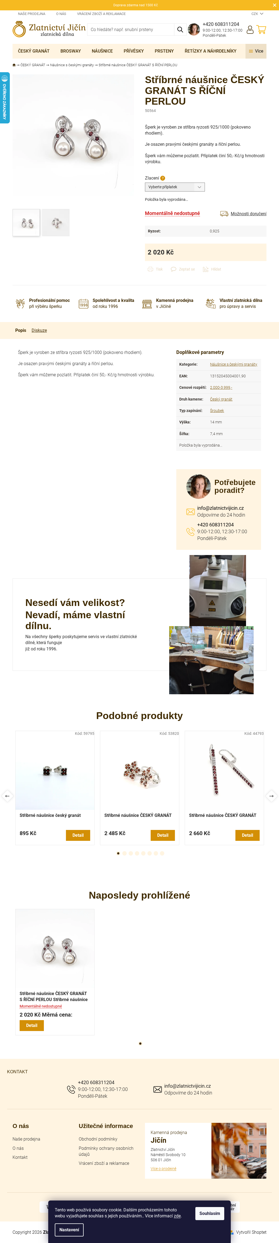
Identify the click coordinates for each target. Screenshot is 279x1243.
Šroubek (217, 410)
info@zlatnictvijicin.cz (220, 508)
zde (177, 1215)
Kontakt (20, 1157)
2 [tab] (124, 853)
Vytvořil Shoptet (251, 1232)
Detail (78, 835)
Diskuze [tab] (39, 330)
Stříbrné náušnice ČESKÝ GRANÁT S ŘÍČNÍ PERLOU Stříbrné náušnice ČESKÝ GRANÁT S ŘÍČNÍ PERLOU (54, 997)
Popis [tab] (20, 330)
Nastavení (69, 1229)
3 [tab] (131, 853)
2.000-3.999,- (221, 387)
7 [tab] (156, 853)
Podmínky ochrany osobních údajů (106, 1151)
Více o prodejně (163, 1168)
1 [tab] (118, 853)
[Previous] (7, 796)
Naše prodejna (31, 14)
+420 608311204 (215, 524)
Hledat (180, 29)
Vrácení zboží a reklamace (101, 14)
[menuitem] (34, 51)
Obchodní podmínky (98, 1139)
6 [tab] (149, 853)
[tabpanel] (55, 788)
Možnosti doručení (248, 213)
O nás (61, 14)
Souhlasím (209, 1213)
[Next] (271, 796)
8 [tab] (162, 853)
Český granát (221, 399)
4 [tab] (137, 853)
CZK (255, 14)
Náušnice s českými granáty (233, 364)
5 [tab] (143, 853)
